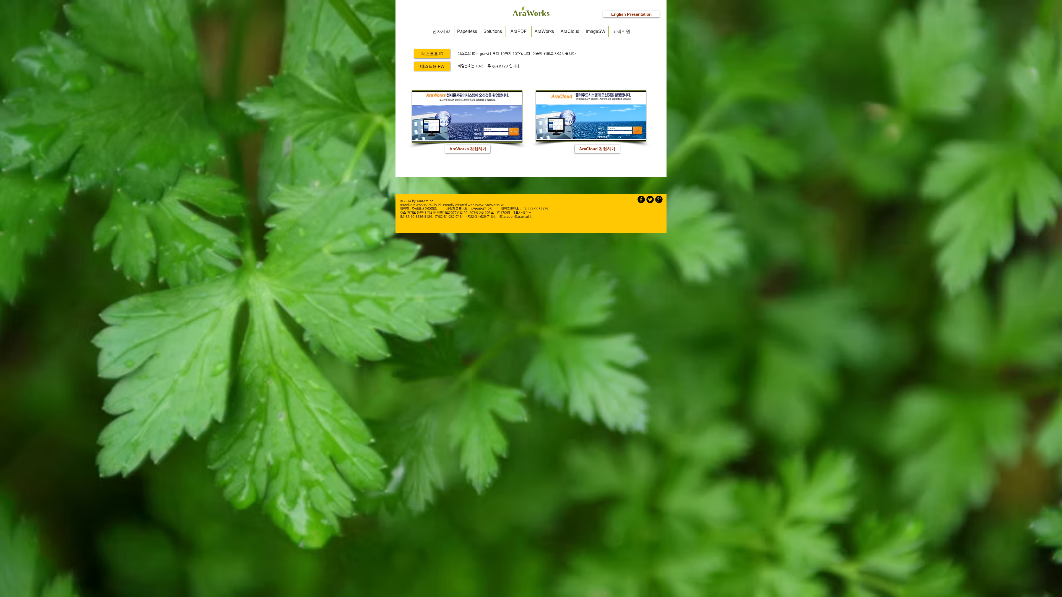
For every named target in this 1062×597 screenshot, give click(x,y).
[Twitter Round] (650, 199)
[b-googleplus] (659, 199)
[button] (432, 53)
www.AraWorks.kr (489, 205)
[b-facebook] (641, 199)
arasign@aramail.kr (518, 216)
